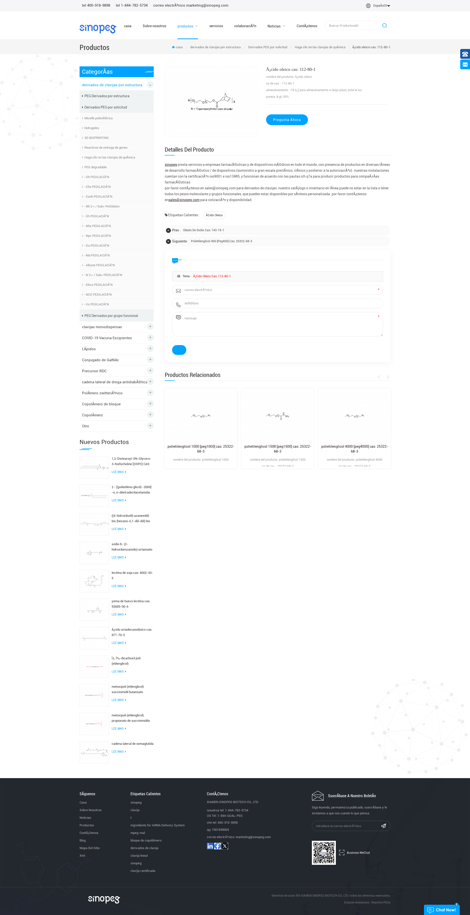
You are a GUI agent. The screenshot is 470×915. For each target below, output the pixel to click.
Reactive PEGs (380, 902)
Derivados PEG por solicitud (267, 47)
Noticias (274, 26)
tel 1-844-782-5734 (132, 5)
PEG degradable (95, 167)
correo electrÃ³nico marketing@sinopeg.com (190, 5)
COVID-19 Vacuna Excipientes (107, 338)
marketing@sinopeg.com (253, 837)
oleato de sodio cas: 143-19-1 (203, 230)
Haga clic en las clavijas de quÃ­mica (320, 47)
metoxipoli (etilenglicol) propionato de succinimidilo (131, 717)
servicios (216, 26)
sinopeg (135, 802)
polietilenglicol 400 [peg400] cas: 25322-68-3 (221, 241)
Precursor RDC (94, 371)
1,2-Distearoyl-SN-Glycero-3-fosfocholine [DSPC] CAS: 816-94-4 (131, 462)
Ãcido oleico (214, 215)
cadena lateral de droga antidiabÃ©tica (114, 382)
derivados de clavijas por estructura (215, 47)
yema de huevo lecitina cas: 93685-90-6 (131, 603)
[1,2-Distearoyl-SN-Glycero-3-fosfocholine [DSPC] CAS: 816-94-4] (94, 467)
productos (185, 26)
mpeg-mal (137, 833)
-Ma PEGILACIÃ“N (97, 255)
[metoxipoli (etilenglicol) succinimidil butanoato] (94, 695)
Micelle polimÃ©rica (98, 118)
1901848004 (220, 829)
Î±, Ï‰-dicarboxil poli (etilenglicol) (126, 660)
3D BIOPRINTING (96, 138)
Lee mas (118, 472)
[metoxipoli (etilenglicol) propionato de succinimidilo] (94, 723)
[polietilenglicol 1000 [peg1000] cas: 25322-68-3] (201, 416)
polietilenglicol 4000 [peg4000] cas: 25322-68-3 (354, 449)
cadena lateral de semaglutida (132, 744)
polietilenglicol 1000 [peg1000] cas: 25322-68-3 (200, 449)
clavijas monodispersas (102, 327)
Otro (85, 426)
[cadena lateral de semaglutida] (94, 752)
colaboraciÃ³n (245, 26)
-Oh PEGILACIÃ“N (96, 177)
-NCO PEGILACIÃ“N (98, 294)
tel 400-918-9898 (96, 5)
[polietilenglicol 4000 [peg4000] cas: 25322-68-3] (354, 416)
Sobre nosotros (154, 26)
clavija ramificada (142, 871)
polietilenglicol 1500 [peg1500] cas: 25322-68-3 (277, 449)
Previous (379, 377)
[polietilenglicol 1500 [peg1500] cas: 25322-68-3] (278, 416)
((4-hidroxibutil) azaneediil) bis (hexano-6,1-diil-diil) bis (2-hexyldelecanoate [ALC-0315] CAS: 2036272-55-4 (131, 519)
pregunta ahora (287, 120)
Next (387, 377)
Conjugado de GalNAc (100, 360)
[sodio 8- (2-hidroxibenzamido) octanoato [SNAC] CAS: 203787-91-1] (94, 552)
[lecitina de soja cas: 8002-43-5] (94, 581)
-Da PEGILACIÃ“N (96, 245)
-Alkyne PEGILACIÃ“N (99, 265)
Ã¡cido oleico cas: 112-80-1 (212, 276)
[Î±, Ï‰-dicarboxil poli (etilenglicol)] (94, 666)
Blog (83, 840)
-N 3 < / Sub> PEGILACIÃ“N (103, 275)
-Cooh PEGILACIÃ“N (98, 196)
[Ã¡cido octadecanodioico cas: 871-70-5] (94, 638)
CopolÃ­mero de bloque (101, 404)
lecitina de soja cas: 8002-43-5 (132, 575)
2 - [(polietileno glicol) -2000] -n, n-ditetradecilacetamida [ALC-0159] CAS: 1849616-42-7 (132, 490)
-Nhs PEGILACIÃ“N (97, 226)
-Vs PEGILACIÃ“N (96, 304)
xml (82, 855)
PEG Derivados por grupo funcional (111, 316)
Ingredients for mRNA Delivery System (157, 825)
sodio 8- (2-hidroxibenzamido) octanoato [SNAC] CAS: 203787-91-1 (132, 547)
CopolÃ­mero (92, 415)
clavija (135, 810)
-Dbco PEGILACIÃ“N (98, 285)
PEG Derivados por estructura (106, 96)
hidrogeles (91, 128)
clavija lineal (139, 855)
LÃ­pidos (89, 349)
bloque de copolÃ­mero (146, 840)
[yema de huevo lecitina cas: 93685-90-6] (94, 609)
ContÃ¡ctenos (307, 26)
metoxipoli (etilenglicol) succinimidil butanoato (128, 689)
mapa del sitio (90, 848)
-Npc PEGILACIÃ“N (97, 236)
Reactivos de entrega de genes (106, 147)
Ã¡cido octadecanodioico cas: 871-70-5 (132, 632)
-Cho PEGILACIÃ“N (97, 187)
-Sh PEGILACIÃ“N (96, 216)
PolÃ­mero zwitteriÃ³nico (102, 393)
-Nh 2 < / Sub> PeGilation (101, 206)
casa (127, 26)
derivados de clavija (144, 848)
